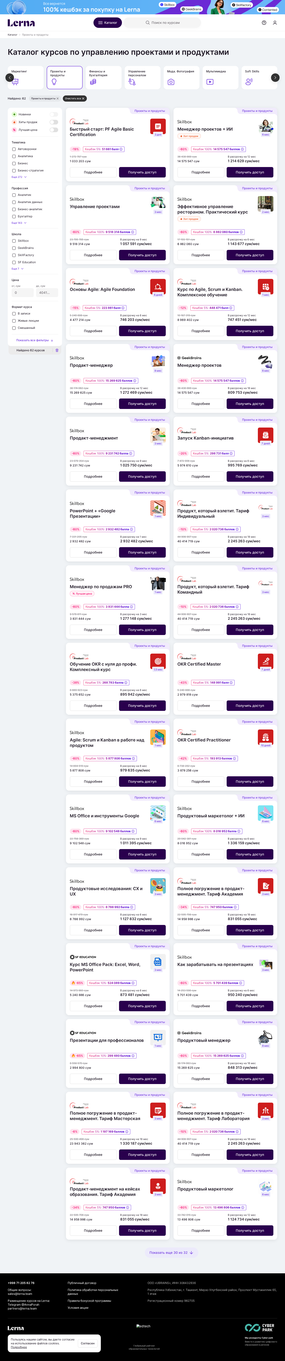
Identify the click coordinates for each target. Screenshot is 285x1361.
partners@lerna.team (22, 1308)
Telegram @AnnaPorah (23, 1304)
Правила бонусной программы (89, 1301)
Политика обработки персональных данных (93, 1292)
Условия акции (78, 1308)
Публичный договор (82, 1283)
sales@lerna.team (20, 1294)
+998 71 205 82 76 (21, 1283)
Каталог (12, 34)
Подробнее (19, 1347)
